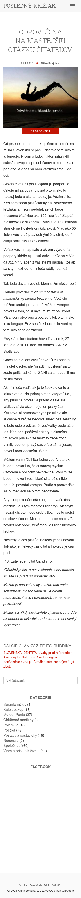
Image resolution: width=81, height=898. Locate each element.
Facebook (35, 884)
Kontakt (56, 884)
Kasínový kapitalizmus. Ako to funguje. (30, 657)
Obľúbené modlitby (18, 719)
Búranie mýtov (14, 704)
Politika (9, 730)
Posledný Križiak (29, 5)
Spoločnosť (40, 131)
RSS (47, 884)
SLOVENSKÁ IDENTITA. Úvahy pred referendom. (38, 652)
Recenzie (11, 740)
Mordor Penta (14, 714)
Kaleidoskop (13, 709)
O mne (23, 884)
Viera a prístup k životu (21, 750)
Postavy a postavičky (20, 735)
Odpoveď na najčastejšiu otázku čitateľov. (40, 40)
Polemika (10, 724)
